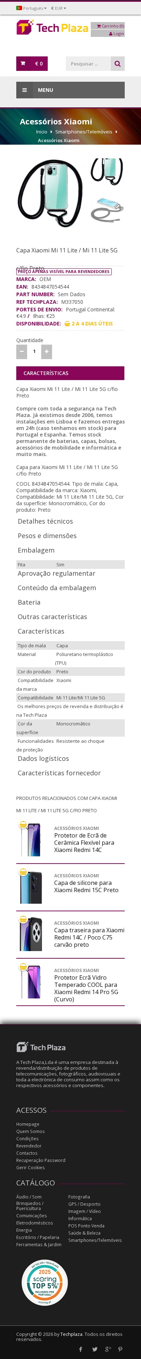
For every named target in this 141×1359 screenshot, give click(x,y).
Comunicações (31, 1215)
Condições (27, 1138)
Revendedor (29, 1146)
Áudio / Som (29, 1197)
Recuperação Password (40, 1160)
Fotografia (79, 1197)
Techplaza (71, 1334)
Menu (45, 89)
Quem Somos (30, 1131)
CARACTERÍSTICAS (46, 373)
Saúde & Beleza (84, 1233)
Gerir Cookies (30, 1167)
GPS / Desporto (84, 1204)
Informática (80, 1218)
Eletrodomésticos (34, 1223)
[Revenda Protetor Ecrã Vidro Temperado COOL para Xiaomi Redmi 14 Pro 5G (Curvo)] (30, 996)
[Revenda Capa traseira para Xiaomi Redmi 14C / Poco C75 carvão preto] (30, 949)
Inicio (41, 131)
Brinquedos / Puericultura (29, 1206)
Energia (24, 1230)
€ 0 (39, 63)
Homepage (27, 1124)
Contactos (27, 1153)
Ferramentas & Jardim (38, 1244)
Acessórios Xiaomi (59, 140)
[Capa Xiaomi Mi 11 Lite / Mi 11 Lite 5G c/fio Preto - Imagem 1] (51, 193)
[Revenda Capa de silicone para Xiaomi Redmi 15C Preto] (30, 901)
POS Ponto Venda (86, 1225)
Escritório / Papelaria (37, 1237)
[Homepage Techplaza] (70, 29)
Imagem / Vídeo (84, 1211)
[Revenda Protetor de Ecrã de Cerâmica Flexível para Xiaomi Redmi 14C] (30, 854)
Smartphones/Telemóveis (83, 131)
